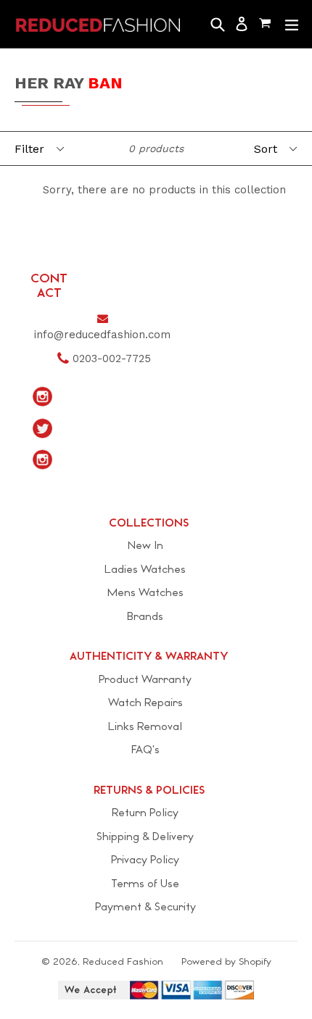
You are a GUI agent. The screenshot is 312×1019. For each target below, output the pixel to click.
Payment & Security (145, 906)
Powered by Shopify (226, 961)
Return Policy (145, 812)
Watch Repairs (145, 702)
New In (145, 545)
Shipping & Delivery (145, 836)
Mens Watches (145, 592)
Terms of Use (145, 883)
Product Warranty (145, 679)
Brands (145, 616)
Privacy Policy (145, 859)
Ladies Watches (145, 569)
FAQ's (145, 749)
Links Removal (145, 726)
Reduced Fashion (123, 961)
